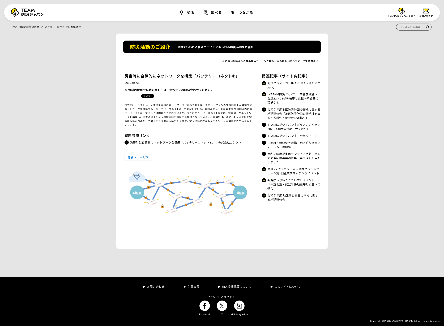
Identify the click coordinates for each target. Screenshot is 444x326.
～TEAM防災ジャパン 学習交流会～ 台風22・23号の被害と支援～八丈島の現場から (294, 98)
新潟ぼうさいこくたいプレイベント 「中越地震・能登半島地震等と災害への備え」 (294, 184)
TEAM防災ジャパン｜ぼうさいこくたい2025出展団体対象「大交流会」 (294, 127)
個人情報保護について (236, 286)
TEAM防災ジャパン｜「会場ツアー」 (292, 135)
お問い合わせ (156, 286)
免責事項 (193, 286)
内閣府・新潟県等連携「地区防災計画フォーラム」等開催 (294, 145)
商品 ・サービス (138, 157)
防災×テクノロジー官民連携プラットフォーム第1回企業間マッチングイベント (293, 171)
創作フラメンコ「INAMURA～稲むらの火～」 (294, 85)
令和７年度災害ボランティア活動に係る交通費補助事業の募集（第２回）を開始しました (294, 158)
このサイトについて (287, 286)
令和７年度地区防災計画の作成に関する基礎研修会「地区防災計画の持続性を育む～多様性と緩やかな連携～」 (294, 113)
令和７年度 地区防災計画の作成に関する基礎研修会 (292, 197)
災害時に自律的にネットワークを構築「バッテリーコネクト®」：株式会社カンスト (186, 142)
